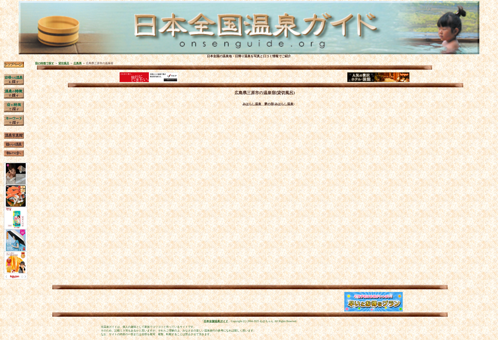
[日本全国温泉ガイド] (14, 66)
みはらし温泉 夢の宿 (258, 104)
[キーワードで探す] (14, 124)
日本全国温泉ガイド (216, 321)
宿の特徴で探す (44, 63)
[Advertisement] (126, 301)
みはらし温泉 (284, 104)
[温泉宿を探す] (14, 111)
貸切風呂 (63, 63)
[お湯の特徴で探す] (14, 97)
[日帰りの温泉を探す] (14, 84)
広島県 (78, 63)
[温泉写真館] (14, 137)
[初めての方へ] (14, 155)
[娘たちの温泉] (14, 146)
